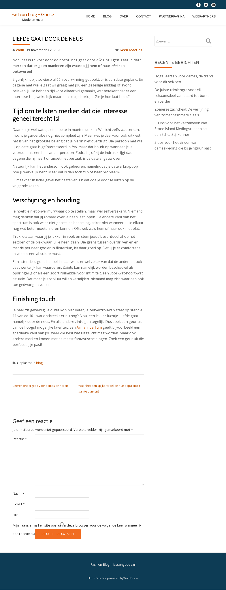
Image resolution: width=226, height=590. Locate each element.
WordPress (130, 578)
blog (39, 362)
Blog (107, 16)
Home (90, 16)
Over (124, 16)
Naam (18, 493)
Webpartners (204, 16)
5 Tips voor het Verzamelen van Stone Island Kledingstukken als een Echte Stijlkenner (180, 129)
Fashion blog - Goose (32, 14)
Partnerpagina (172, 16)
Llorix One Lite (97, 578)
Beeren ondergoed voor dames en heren (40, 386)
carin (20, 50)
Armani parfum (89, 327)
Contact (143, 16)
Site (15, 514)
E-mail (18, 504)
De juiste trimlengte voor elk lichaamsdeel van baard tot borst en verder (181, 95)
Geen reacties (131, 50)
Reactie (20, 439)
